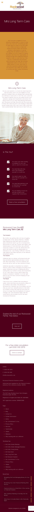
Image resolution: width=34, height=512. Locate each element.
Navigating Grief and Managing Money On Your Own (17, 478)
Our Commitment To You (12, 421)
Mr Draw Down (10, 452)
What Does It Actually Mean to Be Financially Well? (16, 499)
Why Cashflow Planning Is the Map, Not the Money (15, 494)
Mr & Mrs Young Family (12, 449)
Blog (7, 411)
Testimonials (9, 429)
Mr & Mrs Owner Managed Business (15, 447)
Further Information (11, 416)
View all (17, 326)
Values (7, 431)
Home (7, 419)
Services (8, 426)
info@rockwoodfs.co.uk (9, 375)
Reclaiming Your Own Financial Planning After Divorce (16, 483)
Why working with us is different (14, 436)
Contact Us (9, 414)
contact (19, 69)
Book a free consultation (17, 202)
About (7, 409)
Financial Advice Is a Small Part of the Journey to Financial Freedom (17, 489)
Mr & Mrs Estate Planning (12, 444)
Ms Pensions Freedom (12, 457)
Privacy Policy (9, 424)
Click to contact (17, 352)
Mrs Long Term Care (11, 454)
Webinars (8, 434)
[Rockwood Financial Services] (17, 5)
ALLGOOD (23, 508)
